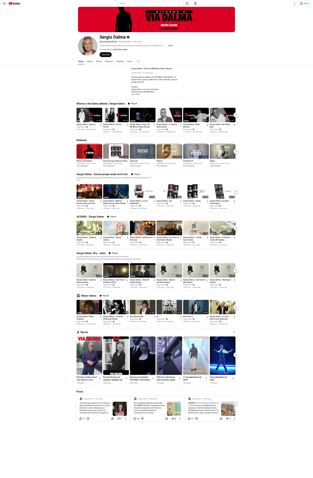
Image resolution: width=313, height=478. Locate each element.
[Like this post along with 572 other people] (81, 419)
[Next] (236, 115)
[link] (103, 409)
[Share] (112, 418)
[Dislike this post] (88, 419)
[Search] (187, 3)
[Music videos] (79, 296)
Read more (135, 94)
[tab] (81, 61)
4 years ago (153, 399)
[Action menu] (125, 418)
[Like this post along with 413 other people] (189, 419)
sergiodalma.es (107, 49)
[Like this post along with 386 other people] (135, 419)
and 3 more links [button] (120, 49)
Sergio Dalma (81, 127)
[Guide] (4, 3)
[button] (135, 94)
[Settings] (294, 3)
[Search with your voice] (195, 3)
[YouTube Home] (14, 3)
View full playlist (82, 166)
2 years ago (98, 399)
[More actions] (101, 124)
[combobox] (151, 3)
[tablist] (156, 61)
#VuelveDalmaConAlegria (206, 403)
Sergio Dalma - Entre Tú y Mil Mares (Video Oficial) (151, 69)
